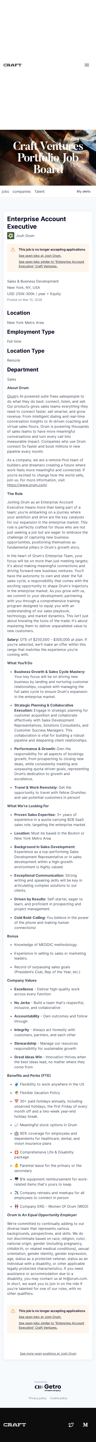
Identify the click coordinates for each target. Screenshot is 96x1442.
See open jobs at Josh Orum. (40, 256)
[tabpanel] (48, 840)
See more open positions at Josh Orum (48, 1353)
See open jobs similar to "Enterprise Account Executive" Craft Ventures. (51, 264)
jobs (5, 191)
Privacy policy (38, 1398)
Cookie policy (58, 1398)
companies (22, 191)
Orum (11, 396)
